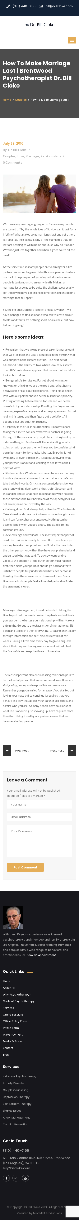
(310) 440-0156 (24, 6)
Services (8, 1008)
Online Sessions (13, 1014)
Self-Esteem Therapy (17, 1104)
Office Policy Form (15, 1021)
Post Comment (25, 867)
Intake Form (11, 1028)
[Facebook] (6, 1178)
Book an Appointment (41, 955)
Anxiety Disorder (13, 1083)
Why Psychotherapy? (17, 994)
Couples (21, 100)
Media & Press (12, 1041)
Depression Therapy (16, 1097)
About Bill (9, 988)
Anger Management (16, 1117)
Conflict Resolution (15, 1124)
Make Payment (13, 1034)
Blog (6, 1054)
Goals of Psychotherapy (19, 1001)
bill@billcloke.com (59, 6)
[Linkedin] (15, 1178)
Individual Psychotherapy (19, 1076)
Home (7, 100)
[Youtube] (25, 1178)
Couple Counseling (15, 1090)
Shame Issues (12, 1111)
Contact (8, 1048)
